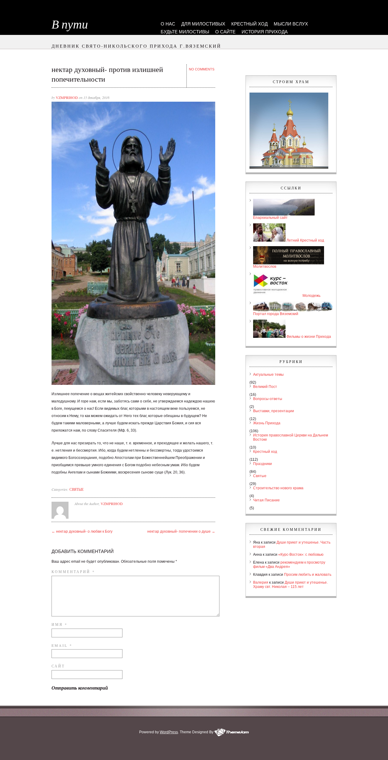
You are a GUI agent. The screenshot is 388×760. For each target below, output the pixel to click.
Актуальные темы (268, 374)
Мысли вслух (291, 23)
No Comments (201, 69)
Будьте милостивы (185, 31)
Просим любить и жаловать (307, 574)
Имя (59, 624)
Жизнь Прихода (266, 423)
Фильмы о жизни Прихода (308, 336)
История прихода (265, 31)
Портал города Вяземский (275, 314)
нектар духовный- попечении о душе (181, 531)
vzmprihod (67, 97)
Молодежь (311, 295)
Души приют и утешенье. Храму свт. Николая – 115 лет (290, 584)
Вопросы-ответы (267, 399)
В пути (70, 25)
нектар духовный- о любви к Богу (82, 531)
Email (61, 645)
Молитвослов (264, 266)
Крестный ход (249, 23)
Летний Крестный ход (305, 240)
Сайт (58, 665)
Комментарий (73, 571)
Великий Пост (265, 387)
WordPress (169, 732)
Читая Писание (266, 500)
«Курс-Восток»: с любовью (300, 554)
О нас (168, 23)
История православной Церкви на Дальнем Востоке (290, 437)
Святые (76, 489)
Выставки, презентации (273, 411)
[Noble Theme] (231, 732)
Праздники (262, 464)
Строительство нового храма (278, 488)
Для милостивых (203, 23)
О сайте (225, 31)
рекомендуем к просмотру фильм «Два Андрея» (289, 564)
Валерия (260, 582)
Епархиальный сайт (270, 217)
